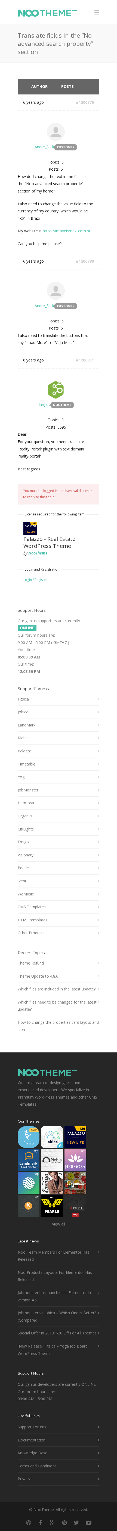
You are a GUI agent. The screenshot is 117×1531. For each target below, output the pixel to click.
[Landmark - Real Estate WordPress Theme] (28, 1161)
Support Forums (32, 1426)
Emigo (23, 841)
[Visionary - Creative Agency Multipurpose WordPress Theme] (28, 1184)
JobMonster (28, 790)
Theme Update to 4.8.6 (38, 976)
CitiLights (26, 829)
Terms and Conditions (37, 1465)
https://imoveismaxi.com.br (66, 230)
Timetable (26, 764)
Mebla (23, 737)
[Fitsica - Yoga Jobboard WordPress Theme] (28, 1138)
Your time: (27, 649)
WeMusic (26, 894)
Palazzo (25, 750)
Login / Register (35, 579)
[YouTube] (88, 1522)
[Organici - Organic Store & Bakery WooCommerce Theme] (75, 1184)
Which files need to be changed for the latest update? (57, 1005)
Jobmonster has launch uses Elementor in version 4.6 (54, 1296)
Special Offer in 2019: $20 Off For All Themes (57, 1333)
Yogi (21, 776)
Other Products (31, 932)
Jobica (23, 711)
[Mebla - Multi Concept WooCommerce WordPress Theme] (52, 1161)
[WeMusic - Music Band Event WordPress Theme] (75, 1207)
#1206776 (85, 102)
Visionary (25, 855)
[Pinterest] (64, 1522)
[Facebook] (40, 1522)
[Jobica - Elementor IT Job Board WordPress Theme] (52, 1138)
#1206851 (85, 360)
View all (58, 1224)
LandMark (26, 725)
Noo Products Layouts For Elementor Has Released (55, 1276)
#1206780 (85, 261)
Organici (25, 815)
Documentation (31, 1440)
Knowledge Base (32, 1452)
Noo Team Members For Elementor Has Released (53, 1256)
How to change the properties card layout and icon (58, 1026)
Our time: (26, 664)
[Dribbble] (28, 1522)
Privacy (24, 1478)
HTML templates (32, 919)
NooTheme (38, 553)
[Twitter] (76, 1522)
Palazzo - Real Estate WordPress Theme (49, 542)
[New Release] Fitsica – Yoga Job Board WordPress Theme (53, 1349)
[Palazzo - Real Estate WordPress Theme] (75, 1138)
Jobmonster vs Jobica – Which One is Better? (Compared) (57, 1316)
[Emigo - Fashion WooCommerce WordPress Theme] (52, 1184)
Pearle (23, 867)
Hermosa (26, 802)
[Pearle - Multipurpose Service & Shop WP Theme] (52, 1207)
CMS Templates (32, 906)
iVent (22, 880)
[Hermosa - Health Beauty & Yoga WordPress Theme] (75, 1161)
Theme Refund (31, 963)
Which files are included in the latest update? (57, 989)
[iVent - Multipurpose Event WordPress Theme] (28, 1207)
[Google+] (52, 1522)
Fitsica (23, 699)
